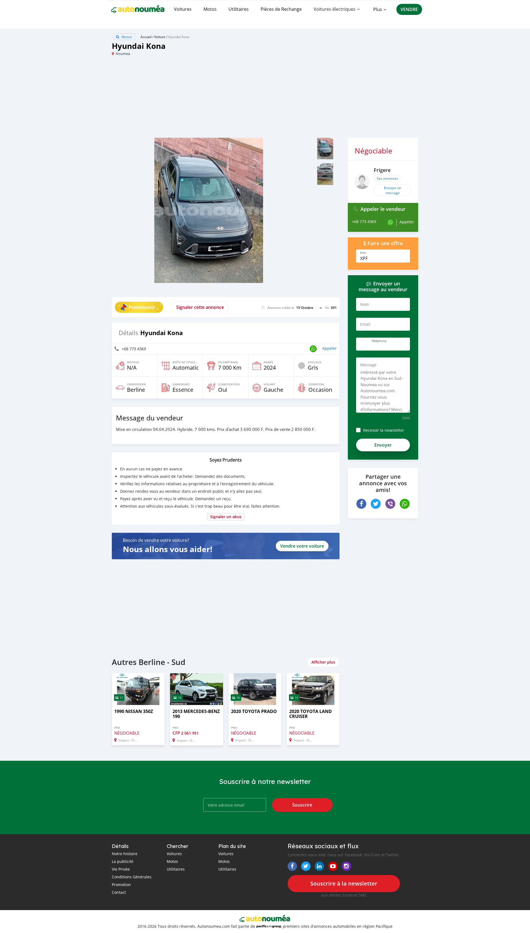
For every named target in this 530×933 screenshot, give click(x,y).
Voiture (159, 37)
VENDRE (409, 9)
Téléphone (378, 341)
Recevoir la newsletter (383, 430)
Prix (363, 253)
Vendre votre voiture (302, 546)
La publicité (122, 861)
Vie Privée (121, 869)
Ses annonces (387, 178)
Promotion (121, 884)
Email (365, 324)
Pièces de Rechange (281, 9)
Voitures (183, 9)
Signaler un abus (226, 516)
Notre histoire (124, 853)
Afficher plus (323, 662)
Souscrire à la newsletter (343, 883)
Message (368, 364)
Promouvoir (142, 307)
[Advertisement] (188, 99)
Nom (364, 304)
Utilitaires (239, 9)
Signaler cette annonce (200, 307)
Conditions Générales (132, 876)
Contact (119, 892)
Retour (126, 37)
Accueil (146, 37)
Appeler (329, 348)
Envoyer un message (392, 190)
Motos (210, 9)
